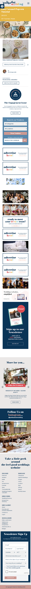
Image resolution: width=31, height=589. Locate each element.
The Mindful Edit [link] (6, 489)
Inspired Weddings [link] (23, 477)
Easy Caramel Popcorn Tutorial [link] (13, 60)
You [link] (3, 481)
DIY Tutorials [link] (5, 19)
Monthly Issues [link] (22, 491)
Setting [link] (20, 487)
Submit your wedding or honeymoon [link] (5, 523)
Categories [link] (21, 475)
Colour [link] (20, 481)
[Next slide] (28, 387)
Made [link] (13, 19)
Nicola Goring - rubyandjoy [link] (10, 79)
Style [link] (19, 485)
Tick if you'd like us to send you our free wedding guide (15, 567)
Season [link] (20, 489)
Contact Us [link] (5, 512)
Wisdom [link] (4, 477)
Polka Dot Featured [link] (15, 385)
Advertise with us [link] (6, 526)
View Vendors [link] (15, 133)
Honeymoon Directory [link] (5, 501)
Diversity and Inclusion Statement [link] (7, 510)
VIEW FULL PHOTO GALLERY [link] (11, 83)
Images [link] (20, 479)
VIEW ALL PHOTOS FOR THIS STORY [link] (13, 64)
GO (25, 140)
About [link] (3, 507)
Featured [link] (4, 475)
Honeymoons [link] (5, 483)
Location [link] (20, 483)
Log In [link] (3, 514)
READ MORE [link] (15, 113)
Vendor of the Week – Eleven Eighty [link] (16, 391)
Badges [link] (4, 528)
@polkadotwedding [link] (15, 417)
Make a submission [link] (6, 520)
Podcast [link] (4, 485)
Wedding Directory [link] (7, 498)
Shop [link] (3, 487)
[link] (2, 6)
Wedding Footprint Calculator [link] (7, 492)
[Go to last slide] (2, 387)
